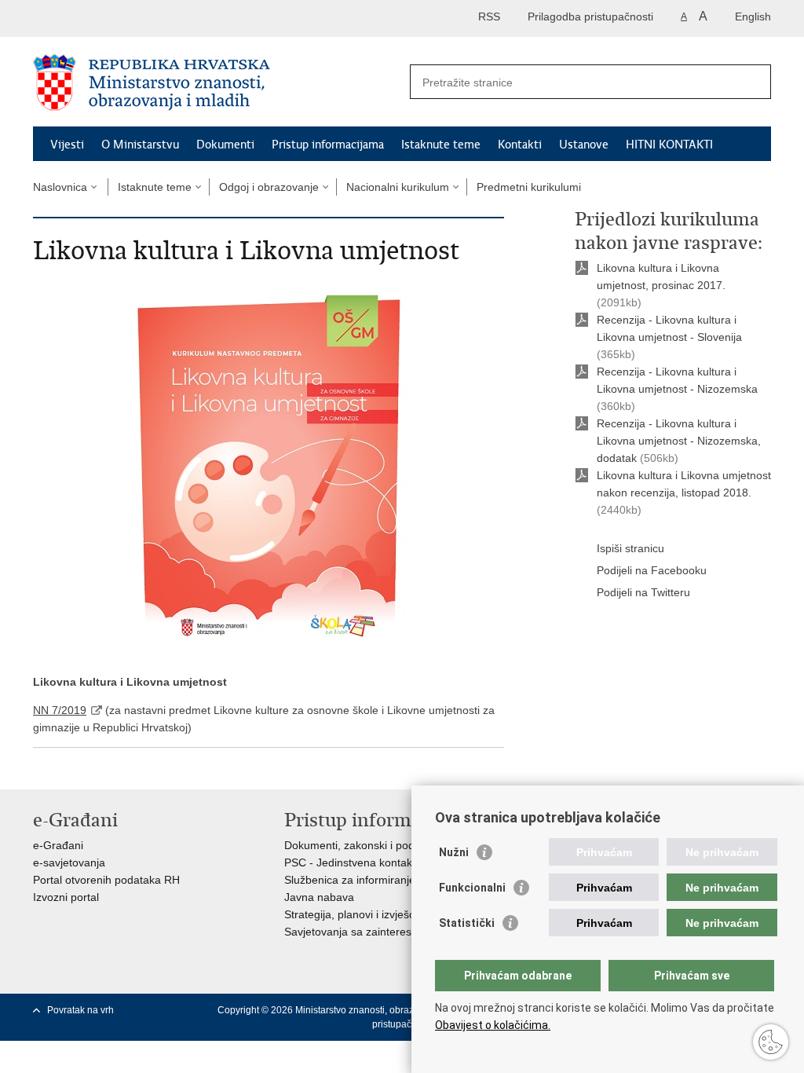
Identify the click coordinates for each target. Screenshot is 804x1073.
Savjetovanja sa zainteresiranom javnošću (388, 931)
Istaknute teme (441, 144)
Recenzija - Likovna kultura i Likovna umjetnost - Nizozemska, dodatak (679, 440)
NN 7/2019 (59, 710)
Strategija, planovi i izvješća (352, 914)
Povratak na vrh (80, 1010)
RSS (489, 16)
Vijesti (67, 144)
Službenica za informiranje (349, 879)
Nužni (454, 852)
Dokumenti (225, 144)
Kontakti (520, 144)
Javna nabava (319, 897)
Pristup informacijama (328, 144)
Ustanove (583, 144)
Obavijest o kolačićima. (492, 1025)
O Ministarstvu (140, 144)
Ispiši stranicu (630, 548)
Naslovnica (60, 187)
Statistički (467, 923)
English (753, 16)
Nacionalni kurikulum (397, 187)
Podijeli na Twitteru (643, 592)
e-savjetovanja (69, 862)
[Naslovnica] (217, 82)
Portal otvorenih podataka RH (106, 879)
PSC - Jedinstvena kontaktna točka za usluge (396, 862)
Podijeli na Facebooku (652, 570)
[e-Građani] (100, 18)
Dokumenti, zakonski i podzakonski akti (381, 845)
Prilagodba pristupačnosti (590, 16)
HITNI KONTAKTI (669, 144)
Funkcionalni (472, 887)
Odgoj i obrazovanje (269, 187)
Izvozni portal (66, 897)
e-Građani (58, 845)
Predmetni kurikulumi (529, 187)
